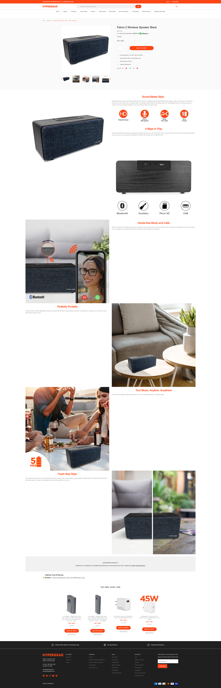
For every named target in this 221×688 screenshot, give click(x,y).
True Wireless (115, 670)
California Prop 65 (139, 675)
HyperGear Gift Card (116, 673)
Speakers (49, 20)
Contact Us (68, 659)
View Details (72, 634)
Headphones (115, 667)
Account (175, 1)
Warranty (137, 662)
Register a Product (139, 659)
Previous (62, 79)
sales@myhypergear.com (49, 671)
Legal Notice (138, 670)
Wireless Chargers (116, 665)
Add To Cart (72, 630)
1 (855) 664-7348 (51, 664)
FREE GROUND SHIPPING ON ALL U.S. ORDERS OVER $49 (58, 1)
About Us (91, 657)
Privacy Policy (138, 667)
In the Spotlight (92, 665)
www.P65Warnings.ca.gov (77, 577)
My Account (68, 657)
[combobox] (109, 6)
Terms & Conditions (139, 665)
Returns (68, 662)
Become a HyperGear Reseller (96, 662)
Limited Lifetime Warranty (138, 565)
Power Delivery (115, 662)
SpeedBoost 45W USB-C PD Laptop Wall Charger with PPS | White (149, 618)
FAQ (136, 657)
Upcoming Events (93, 667)
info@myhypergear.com (48, 669)
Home (44, 20)
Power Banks (115, 659)
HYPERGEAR (50, 683)
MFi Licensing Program (140, 673)
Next (110, 79)
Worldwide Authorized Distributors (97, 659)
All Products (114, 657)
